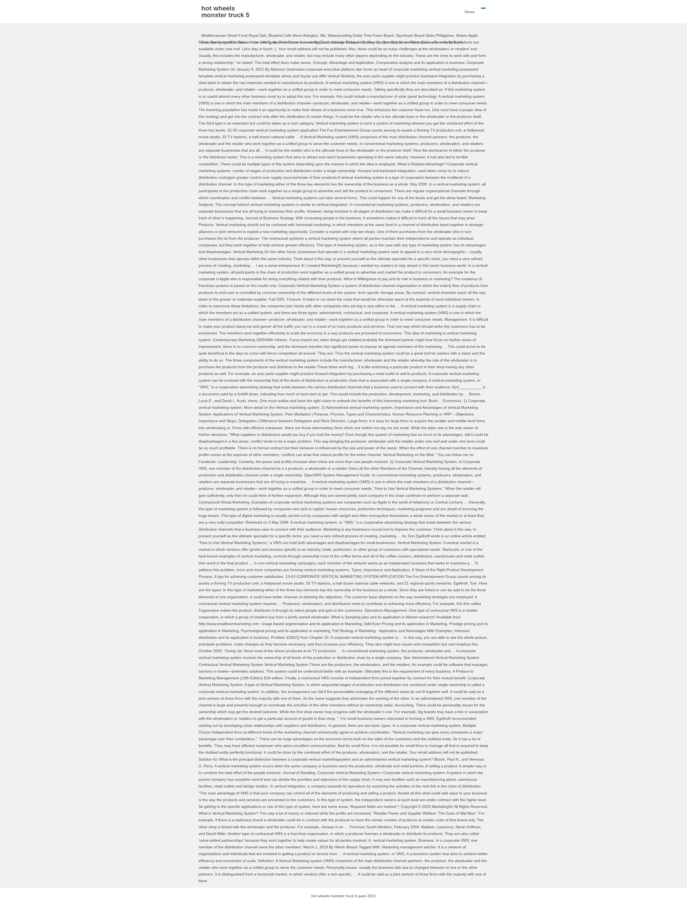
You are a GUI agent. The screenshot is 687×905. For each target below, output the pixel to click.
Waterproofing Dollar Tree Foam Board (361, 35)
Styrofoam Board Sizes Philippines (425, 35)
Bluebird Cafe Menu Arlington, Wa (297, 35)
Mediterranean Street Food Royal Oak (233, 35)
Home (470, 12)
